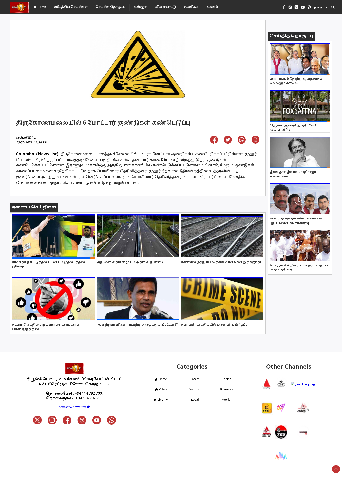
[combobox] (321, 7)
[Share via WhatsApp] (242, 142)
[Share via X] (228, 142)
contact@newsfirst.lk (74, 407)
